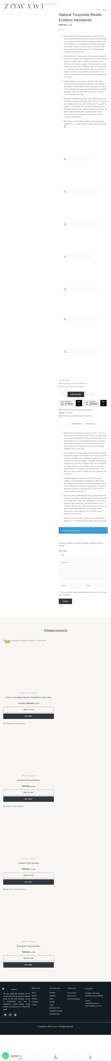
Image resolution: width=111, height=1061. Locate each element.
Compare (92, 394)
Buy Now (28, 716)
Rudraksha (35, 1002)
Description (76, 424)
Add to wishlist (87, 394)
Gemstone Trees (55, 1008)
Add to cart (76, 394)
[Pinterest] (15, 1015)
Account (55, 1058)
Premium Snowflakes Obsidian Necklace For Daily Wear (28, 697)
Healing (34, 999)
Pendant (52, 1002)
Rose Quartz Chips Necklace (28, 946)
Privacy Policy (71, 993)
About (34, 993)
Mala (28, 693)
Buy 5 (103, 403)
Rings (51, 1005)
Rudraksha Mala (55, 1014)
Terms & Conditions (73, 999)
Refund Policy (71, 996)
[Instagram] (10, 1015)
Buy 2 (79, 403)
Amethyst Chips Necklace (28, 863)
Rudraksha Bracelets (56, 1011)
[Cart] (90, 1056)
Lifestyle (23, 693)
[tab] (77, 424)
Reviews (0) (90, 424)
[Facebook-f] (5, 1015)
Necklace (69, 413)
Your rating (63, 551)
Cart (90, 1058)
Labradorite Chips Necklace (28, 780)
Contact (34, 1005)
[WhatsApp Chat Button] (5, 1055)
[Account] (55, 1056)
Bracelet (52, 993)
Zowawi (55, 1026)
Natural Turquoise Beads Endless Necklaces (77, 416)
